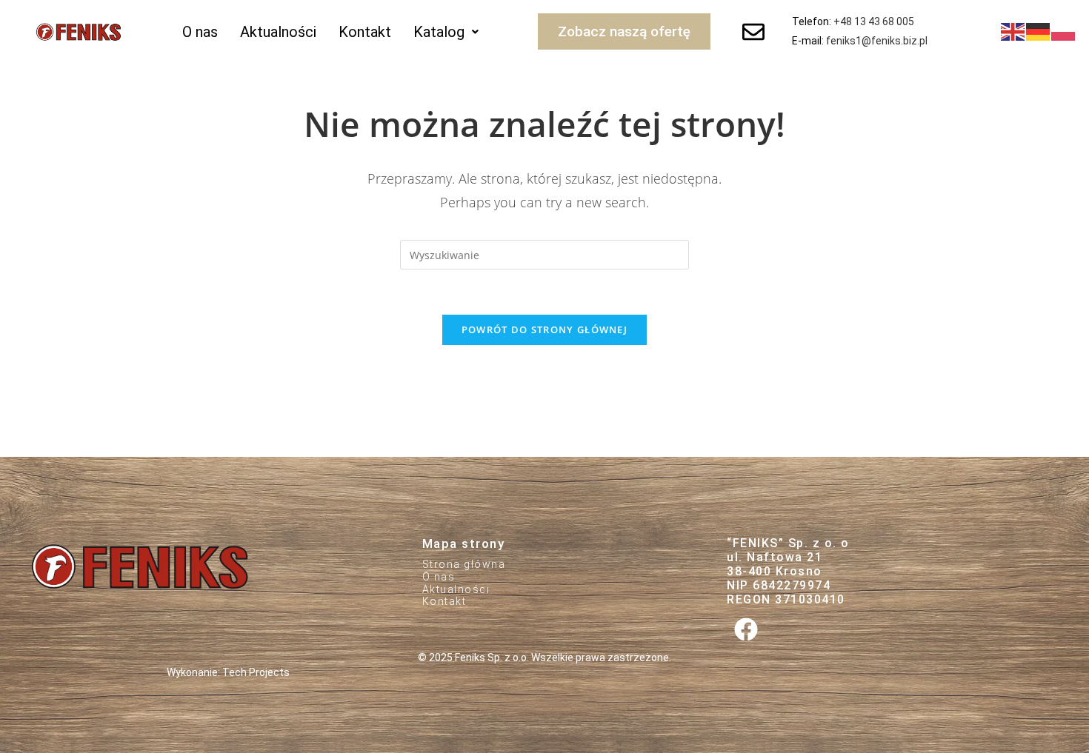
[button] (446, 31)
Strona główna (464, 564)
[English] (1013, 31)
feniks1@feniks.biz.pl (877, 41)
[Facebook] (746, 630)
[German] (1038, 31)
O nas (200, 32)
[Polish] (1063, 31)
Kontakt (365, 32)
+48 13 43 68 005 (873, 21)
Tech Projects (256, 672)
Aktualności (278, 32)
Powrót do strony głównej (544, 329)
